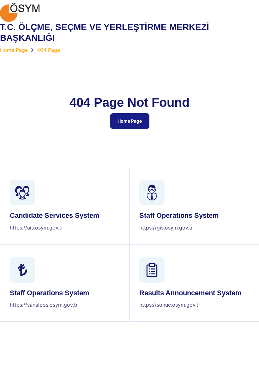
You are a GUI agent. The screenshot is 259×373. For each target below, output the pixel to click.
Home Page (129, 121)
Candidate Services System (54, 215)
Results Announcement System (190, 293)
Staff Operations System (179, 215)
